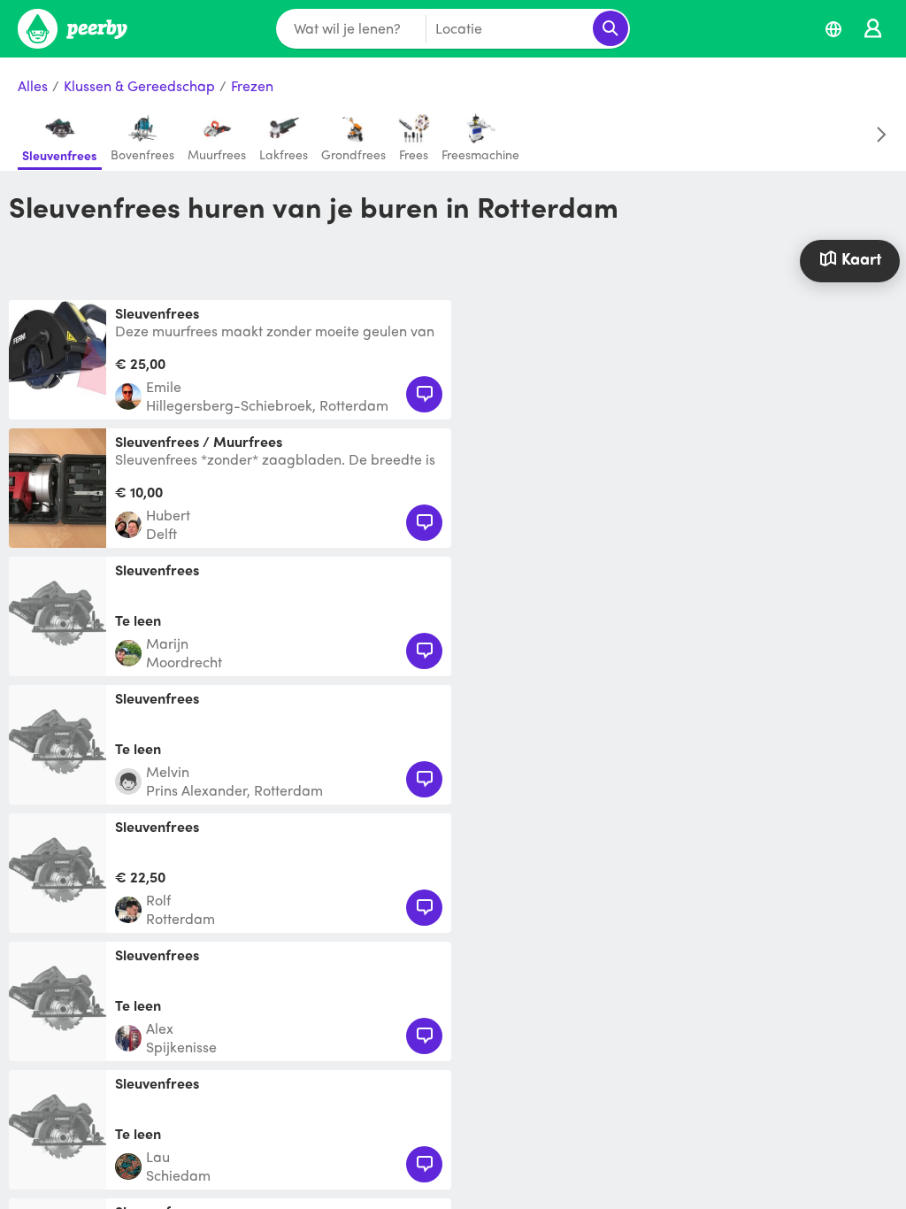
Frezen (252, 86)
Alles (33, 86)
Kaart (861, 258)
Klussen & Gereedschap (139, 86)
